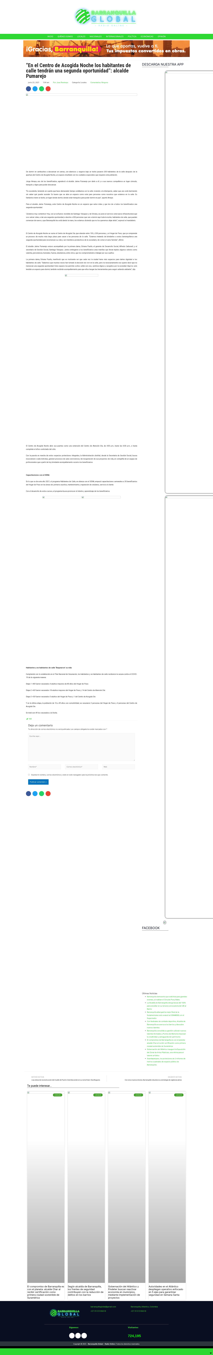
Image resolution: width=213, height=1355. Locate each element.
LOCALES (81, 36)
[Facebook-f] (72, 1335)
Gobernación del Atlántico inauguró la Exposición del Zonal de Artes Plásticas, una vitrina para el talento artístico (166, 1052)
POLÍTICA (132, 36)
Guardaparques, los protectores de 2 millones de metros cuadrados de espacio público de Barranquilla (166, 1061)
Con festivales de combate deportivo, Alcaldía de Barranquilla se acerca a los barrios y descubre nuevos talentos (166, 1024)
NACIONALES (96, 36)
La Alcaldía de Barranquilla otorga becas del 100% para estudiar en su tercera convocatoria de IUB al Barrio (166, 1006)
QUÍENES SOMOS (65, 36)
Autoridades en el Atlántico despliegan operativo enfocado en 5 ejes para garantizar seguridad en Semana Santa (166, 1290)
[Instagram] (78, 1335)
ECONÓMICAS (147, 36)
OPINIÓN (162, 36)
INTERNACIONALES (114, 36)
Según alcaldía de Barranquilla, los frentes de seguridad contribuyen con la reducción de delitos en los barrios (85, 1290)
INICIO (50, 36)
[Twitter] (84, 1335)
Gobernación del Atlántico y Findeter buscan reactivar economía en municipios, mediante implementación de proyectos (124, 1292)
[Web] (118, 767)
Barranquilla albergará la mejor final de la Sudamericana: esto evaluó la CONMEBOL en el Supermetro (165, 1015)
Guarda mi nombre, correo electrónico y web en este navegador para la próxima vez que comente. (69, 775)
